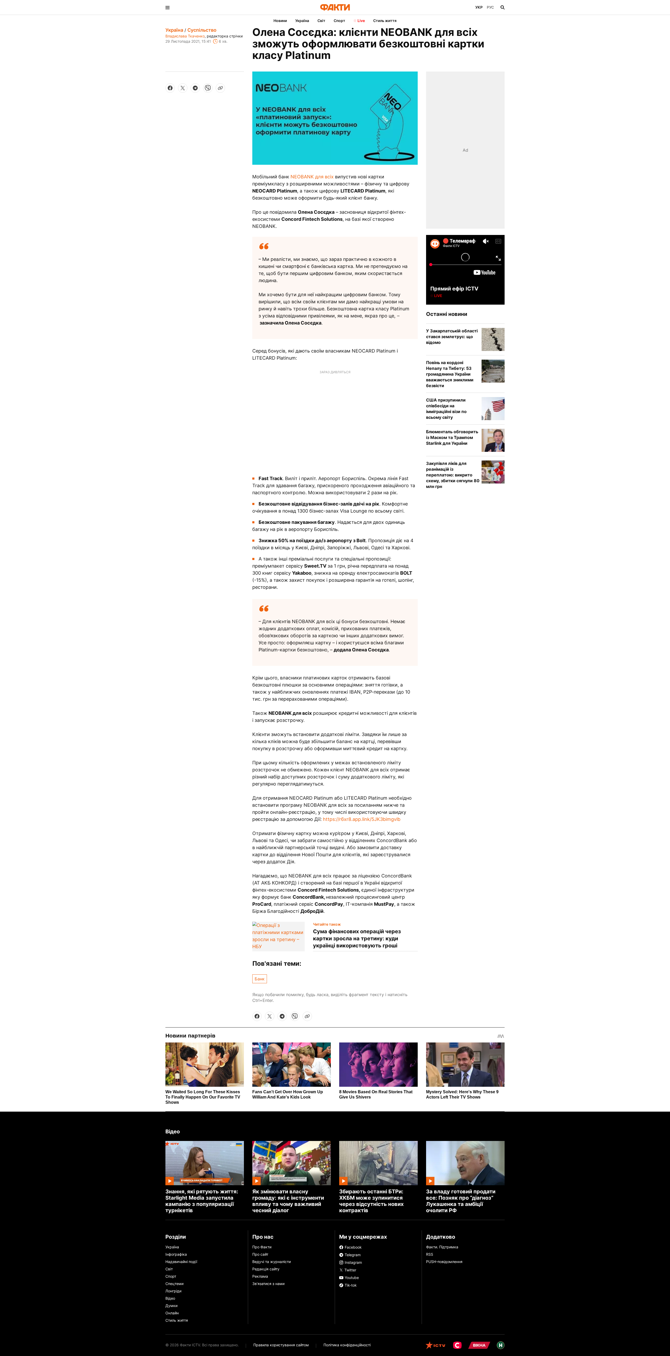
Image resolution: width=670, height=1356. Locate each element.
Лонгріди (173, 1291)
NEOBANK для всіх (312, 176)
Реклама (260, 1276)
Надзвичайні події (181, 1261)
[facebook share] (170, 88)
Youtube (352, 1277)
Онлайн (172, 1313)
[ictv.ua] (435, 1345)
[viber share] (208, 88)
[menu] (167, 7)
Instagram (353, 1262)
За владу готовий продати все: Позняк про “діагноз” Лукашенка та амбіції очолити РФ (460, 1201)
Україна (302, 20)
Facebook (353, 1247)
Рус (490, 7)
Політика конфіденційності (347, 1345)
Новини (280, 20)
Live (361, 20)
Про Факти (261, 1247)
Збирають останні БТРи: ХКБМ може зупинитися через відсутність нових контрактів (371, 1201)
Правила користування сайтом (281, 1345)
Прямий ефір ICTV (454, 289)
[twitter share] (182, 88)
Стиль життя (385, 20)
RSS (429, 1254)
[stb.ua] (457, 1345)
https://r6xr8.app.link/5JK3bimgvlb (361, 819)
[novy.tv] (501, 1345)
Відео (172, 1131)
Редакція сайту (266, 1269)
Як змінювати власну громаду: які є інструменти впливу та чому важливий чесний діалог (288, 1201)
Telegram (353, 1255)
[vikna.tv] (479, 1345)
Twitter (349, 1270)
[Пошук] (502, 7)
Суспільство (201, 30)
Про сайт (260, 1254)
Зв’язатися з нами (268, 1283)
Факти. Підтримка (442, 1247)
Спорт (339, 20)
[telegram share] (195, 88)
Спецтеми (174, 1283)
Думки (171, 1305)
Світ (321, 20)
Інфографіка (176, 1254)
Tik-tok (351, 1285)
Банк (260, 978)
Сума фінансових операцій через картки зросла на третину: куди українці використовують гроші (357, 938)
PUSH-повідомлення (444, 1261)
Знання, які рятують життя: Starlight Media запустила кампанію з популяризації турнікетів (201, 1201)
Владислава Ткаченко (185, 36)
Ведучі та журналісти (271, 1261)
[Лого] (335, 7)
